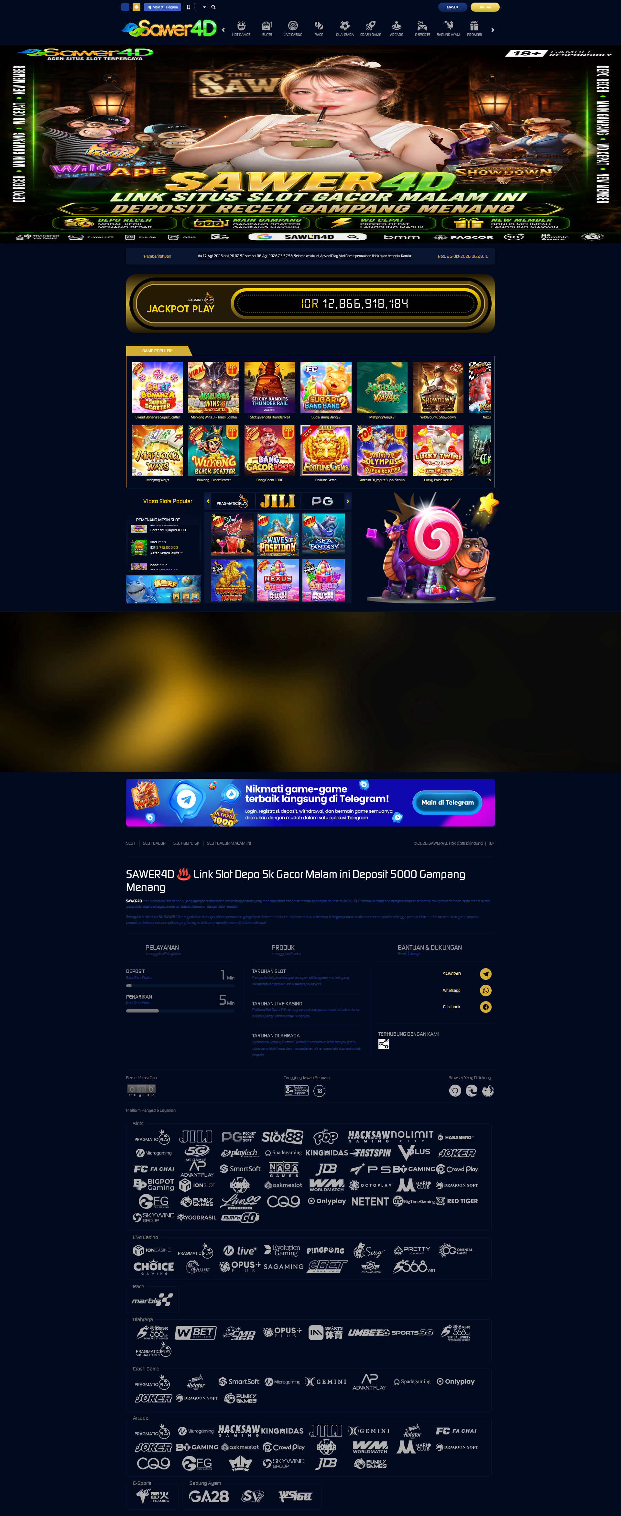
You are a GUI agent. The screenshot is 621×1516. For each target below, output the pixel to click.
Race (319, 34)
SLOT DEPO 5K (186, 843)
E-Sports (422, 34)
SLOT (130, 843)
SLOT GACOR (154, 843)
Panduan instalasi (564, 708)
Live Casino (293, 34)
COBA (236, 528)
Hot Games (241, 34)
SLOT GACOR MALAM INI (229, 843)
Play (203, 309)
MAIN (162, 387)
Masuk (452, 7)
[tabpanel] (310, 144)
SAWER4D (134, 901)
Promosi (474, 34)
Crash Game (370, 34)
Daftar (485, 7)
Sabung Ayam (448, 34)
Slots (267, 34)
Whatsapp (452, 990)
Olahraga (345, 34)
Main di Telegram (165, 7)
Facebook (451, 1006)
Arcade (396, 34)
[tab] (233, 501)
